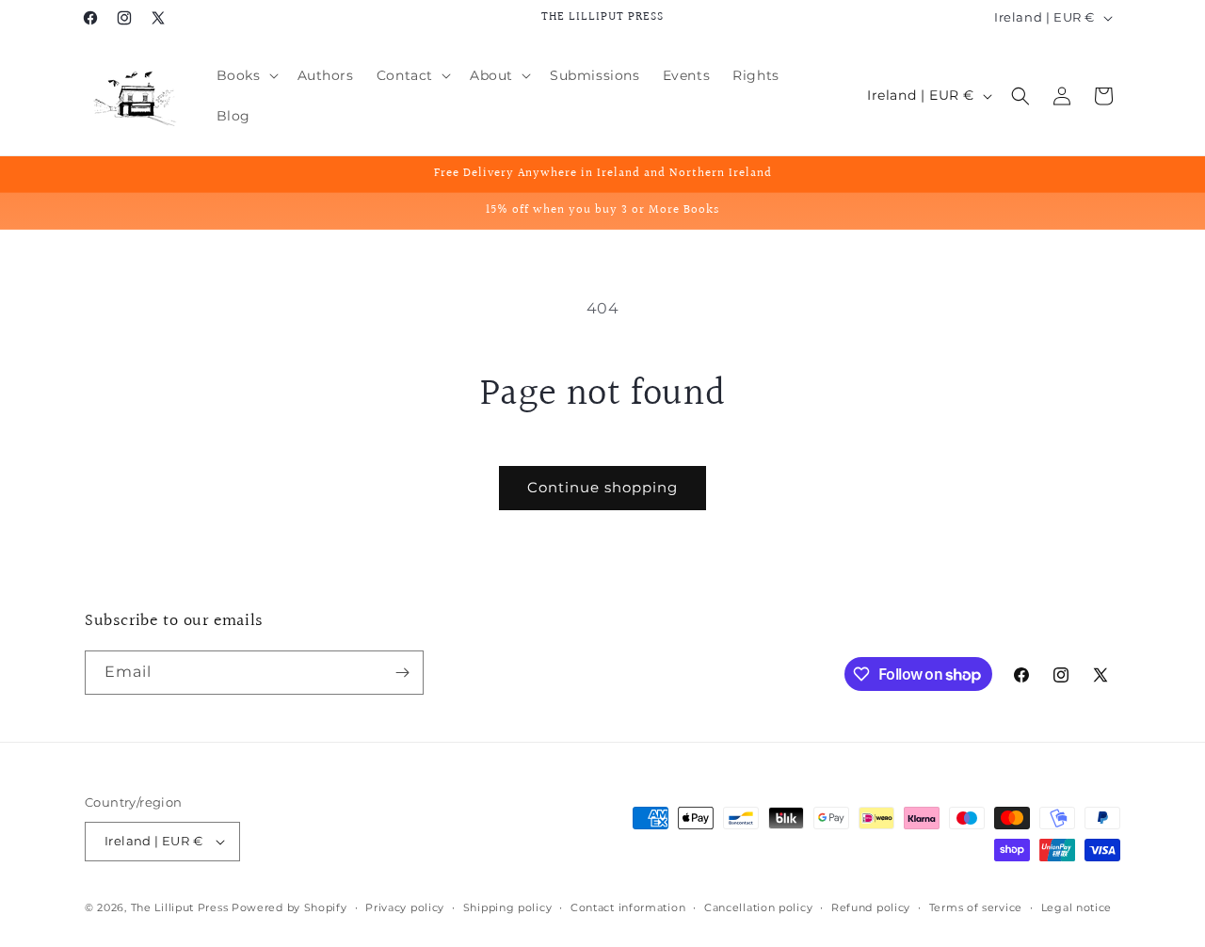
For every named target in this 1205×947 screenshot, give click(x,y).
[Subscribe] (402, 672)
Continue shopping (602, 487)
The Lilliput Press (180, 907)
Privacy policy (404, 907)
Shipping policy (508, 907)
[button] (245, 75)
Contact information (627, 907)
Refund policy (870, 907)
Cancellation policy (758, 907)
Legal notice (1076, 907)
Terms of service (975, 907)
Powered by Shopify (289, 907)
